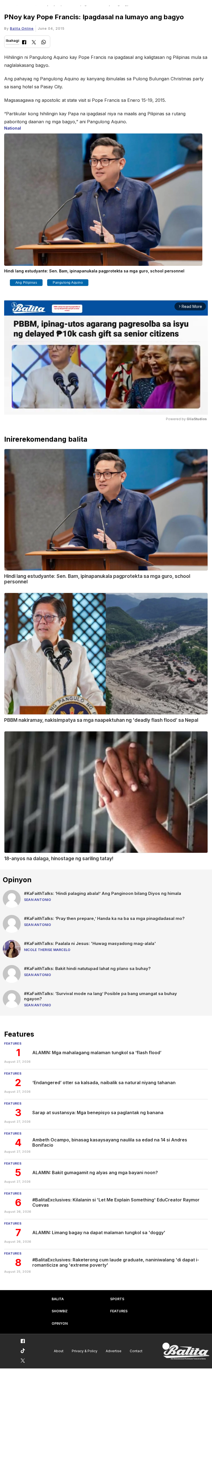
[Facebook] (24, 42)
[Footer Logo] (185, 1351)
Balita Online (22, 28)
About (58, 1351)
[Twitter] (34, 42)
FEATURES (119, 1311)
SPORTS (117, 1299)
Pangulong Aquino (68, 283)
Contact (136, 1351)
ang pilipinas (26, 283)
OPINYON (60, 1323)
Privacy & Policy (84, 1351)
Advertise (113, 1351)
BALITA (58, 1299)
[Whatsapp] (43, 42)
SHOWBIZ (60, 1311)
